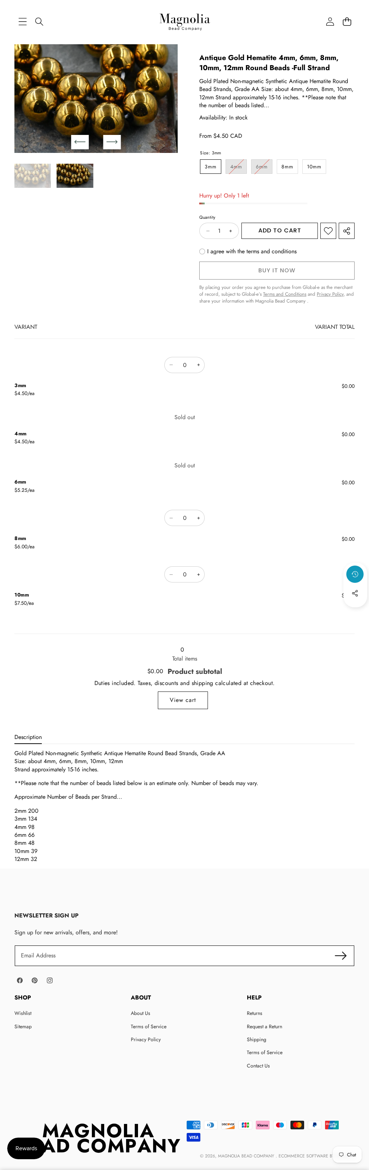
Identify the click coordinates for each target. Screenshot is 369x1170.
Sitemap (23, 1026)
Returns (254, 1013)
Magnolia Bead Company (247, 1156)
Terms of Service (148, 1026)
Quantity (207, 217)
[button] (347, 21)
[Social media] (355, 593)
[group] (32, 176)
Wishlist (22, 1013)
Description (28, 737)
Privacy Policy (146, 1039)
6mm (264, 168)
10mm (314, 166)
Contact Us (258, 1065)
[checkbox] (248, 251)
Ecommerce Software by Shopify (316, 1156)
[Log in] (330, 21)
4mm (238, 168)
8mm (287, 166)
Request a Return (264, 1026)
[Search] (39, 21)
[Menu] (22, 21)
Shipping (256, 1039)
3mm (211, 166)
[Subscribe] (341, 955)
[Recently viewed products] (355, 574)
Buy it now (276, 270)
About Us (140, 1013)
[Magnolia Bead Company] (184, 21)
